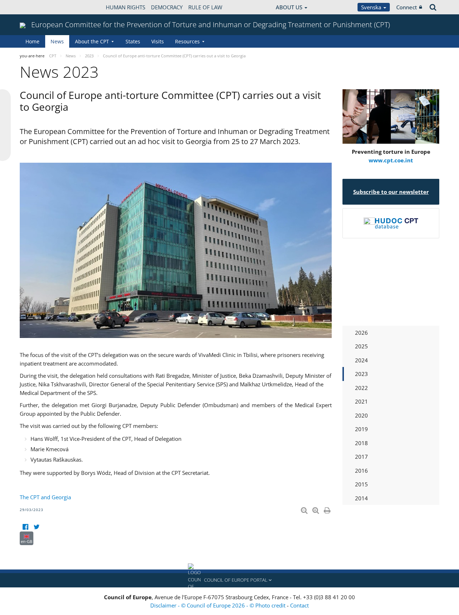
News (57, 41)
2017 (361, 456)
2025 (361, 346)
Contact (299, 605)
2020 (361, 415)
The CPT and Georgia (45, 497)
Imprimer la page (328, 509)
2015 (361, 484)
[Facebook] (25, 527)
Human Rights (125, 7)
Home (32, 41)
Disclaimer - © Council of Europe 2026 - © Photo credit (218, 605)
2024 (361, 360)
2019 (361, 429)
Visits (157, 41)
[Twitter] (36, 527)
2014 (361, 498)
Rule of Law (205, 7)
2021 (361, 401)
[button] (229, 580)
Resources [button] (187, 41)
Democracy (167, 7)
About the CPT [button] (92, 41)
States (133, 41)
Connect (406, 7)
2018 (361, 443)
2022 (361, 387)
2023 (361, 373)
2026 (361, 332)
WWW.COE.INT (38, 7)
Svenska (372, 7)
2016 (361, 470)
